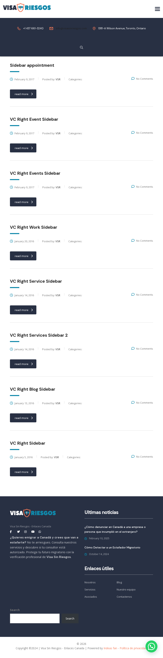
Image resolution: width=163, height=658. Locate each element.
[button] (151, 646)
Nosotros (90, 582)
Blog (119, 582)
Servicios (89, 589)
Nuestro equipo (126, 589)
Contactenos (124, 596)
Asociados (90, 596)
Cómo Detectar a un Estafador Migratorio (112, 547)
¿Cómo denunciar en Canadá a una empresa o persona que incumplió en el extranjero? (115, 529)
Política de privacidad (133, 648)
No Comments (144, 78)
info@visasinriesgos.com (71, 28)
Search (15, 610)
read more (21, 94)
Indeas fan (110, 648)
